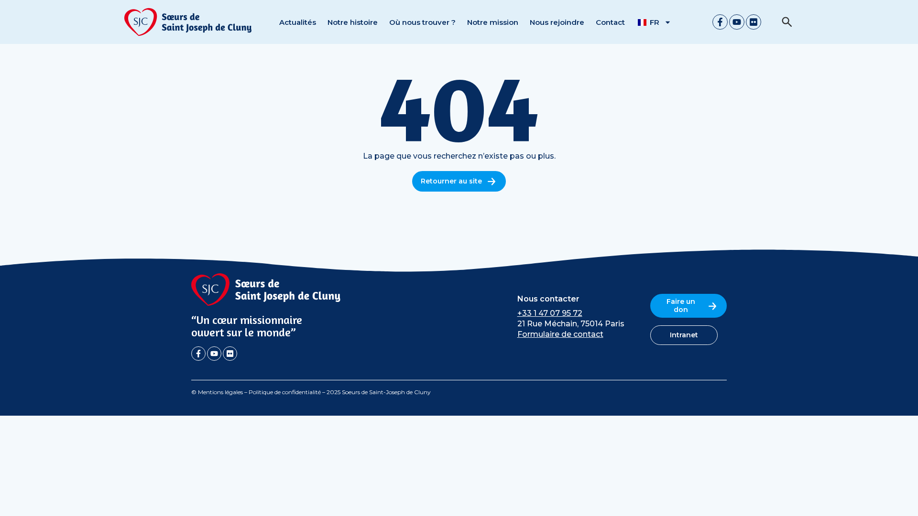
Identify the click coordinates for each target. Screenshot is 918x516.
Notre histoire (353, 22)
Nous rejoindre (557, 22)
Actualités (297, 22)
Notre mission (492, 22)
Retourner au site (451, 181)
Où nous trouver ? (422, 22)
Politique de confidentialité (285, 392)
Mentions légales (220, 392)
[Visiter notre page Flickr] (753, 22)
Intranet (684, 335)
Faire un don (681, 305)
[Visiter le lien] (188, 22)
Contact (610, 22)
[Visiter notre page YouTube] (736, 22)
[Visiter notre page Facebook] (720, 22)
